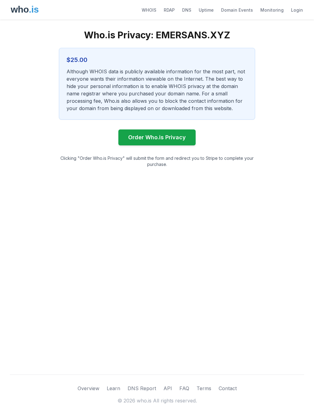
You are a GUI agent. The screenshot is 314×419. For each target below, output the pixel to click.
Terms (204, 388)
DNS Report (142, 388)
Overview (88, 388)
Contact (228, 388)
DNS (186, 10)
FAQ (184, 388)
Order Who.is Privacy (157, 137)
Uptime (206, 10)
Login (297, 10)
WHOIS (149, 10)
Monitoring (272, 10)
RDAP (169, 10)
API (167, 388)
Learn (113, 388)
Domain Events (237, 10)
